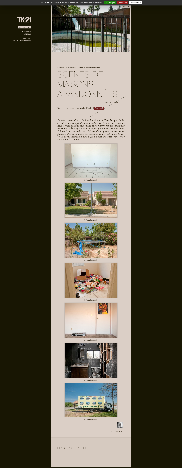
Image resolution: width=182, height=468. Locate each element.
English (90, 108)
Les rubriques (67, 67)
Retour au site (25, 27)
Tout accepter (110, 3)
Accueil (59, 67)
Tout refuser (122, 3)
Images (27, 33)
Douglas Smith (111, 102)
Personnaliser (135, 3)
